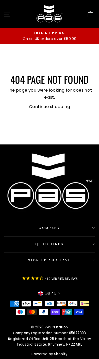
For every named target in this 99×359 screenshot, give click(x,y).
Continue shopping (49, 107)
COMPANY (49, 228)
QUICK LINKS (49, 244)
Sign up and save (49, 260)
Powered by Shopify (49, 354)
